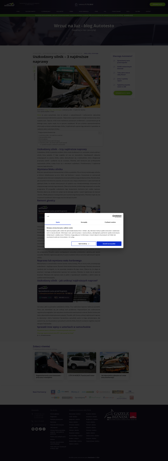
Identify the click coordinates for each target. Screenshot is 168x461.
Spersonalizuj (83, 243)
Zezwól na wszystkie (109, 243)
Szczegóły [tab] (84, 222)
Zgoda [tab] (58, 222)
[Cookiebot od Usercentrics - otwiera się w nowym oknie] (113, 216)
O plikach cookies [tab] (110, 222)
